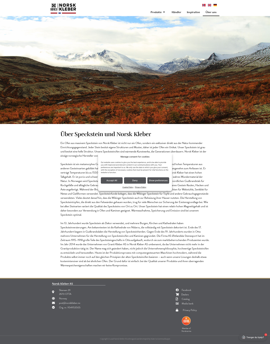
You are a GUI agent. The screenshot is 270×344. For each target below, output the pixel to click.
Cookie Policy (127, 187)
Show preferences (158, 180)
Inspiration (193, 12)
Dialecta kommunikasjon (160, 339)
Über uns (211, 12)
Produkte (156, 12)
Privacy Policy (140, 187)
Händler (176, 12)
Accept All (111, 180)
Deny (135, 180)
